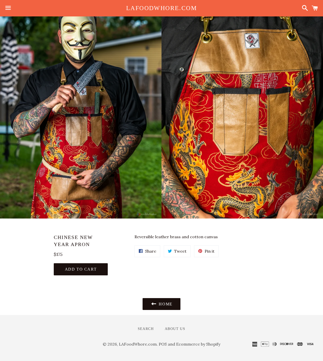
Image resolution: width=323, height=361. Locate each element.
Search (146, 329)
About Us (175, 329)
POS (163, 344)
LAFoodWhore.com (161, 8)
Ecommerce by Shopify (198, 344)
